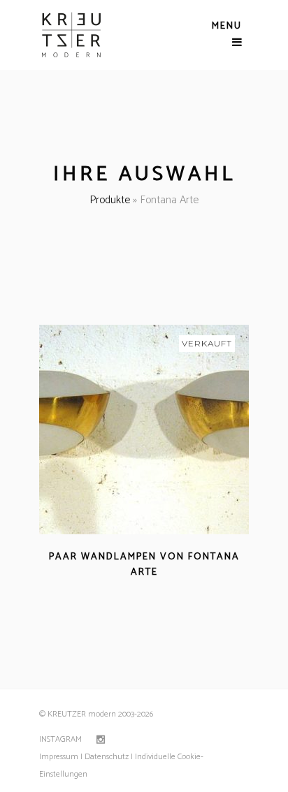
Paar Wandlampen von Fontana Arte (144, 564)
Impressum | (60, 756)
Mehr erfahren (104, 589)
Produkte (109, 200)
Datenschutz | (109, 756)
